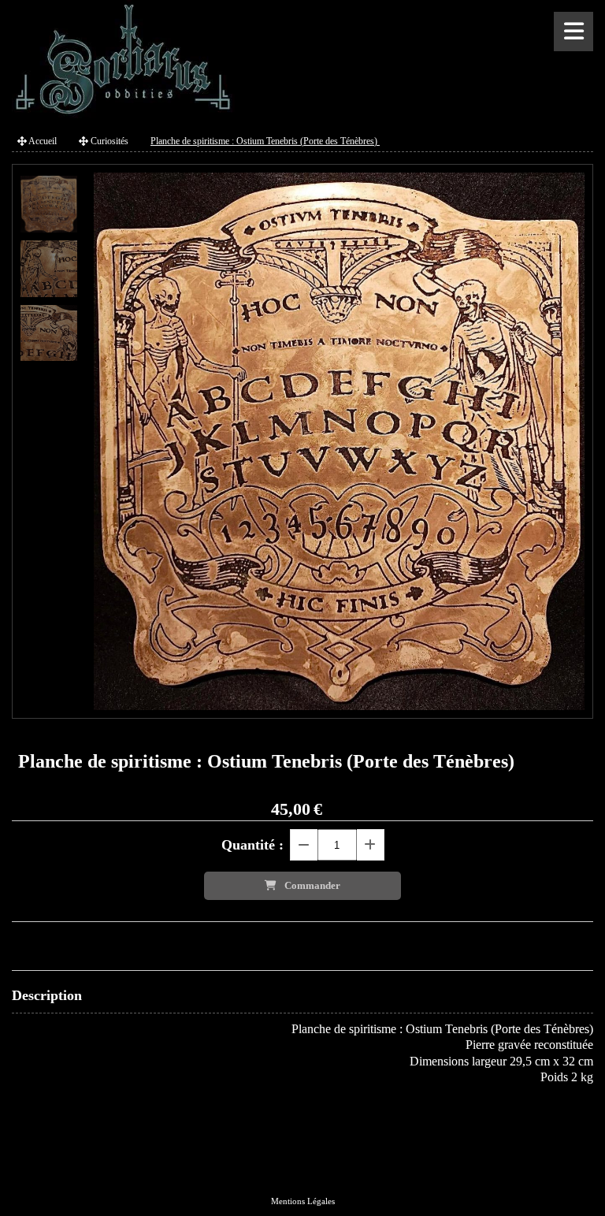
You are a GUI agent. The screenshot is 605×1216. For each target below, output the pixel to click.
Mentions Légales (303, 1201)
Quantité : (252, 845)
